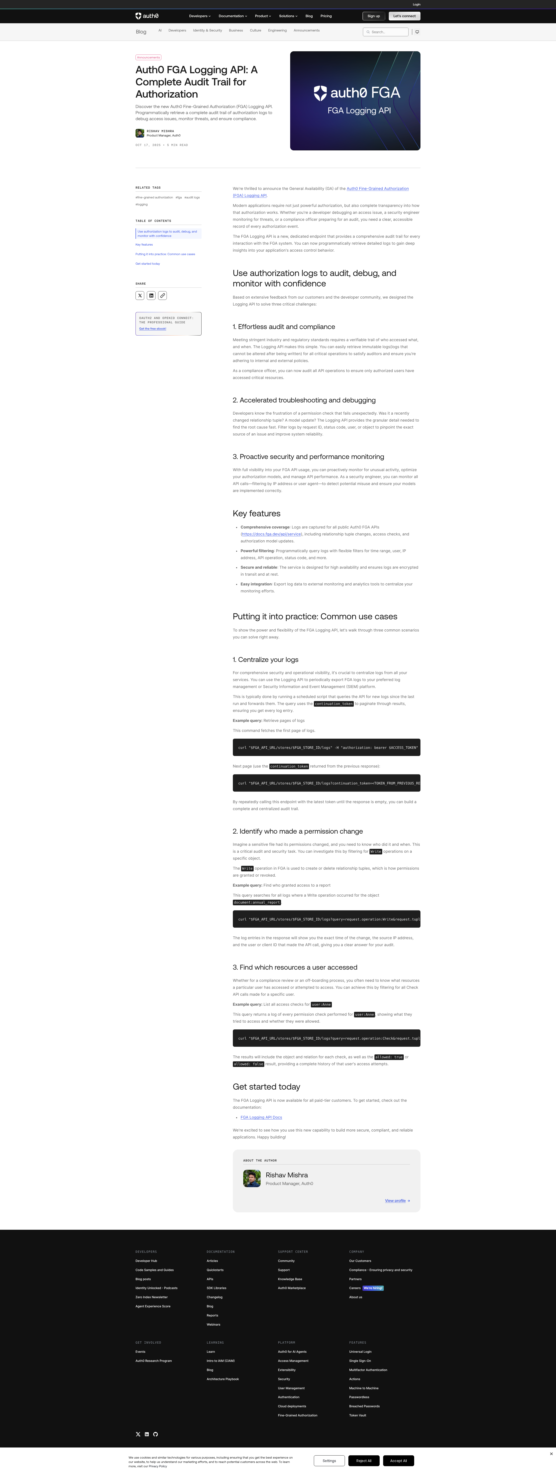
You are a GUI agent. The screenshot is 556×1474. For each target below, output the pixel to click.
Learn (211, 1352)
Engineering (277, 30)
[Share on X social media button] (140, 295)
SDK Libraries (216, 1288)
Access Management (293, 1361)
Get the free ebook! (152, 328)
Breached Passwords (364, 1406)
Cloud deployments (292, 1406)
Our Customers (360, 1261)
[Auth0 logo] (147, 16)
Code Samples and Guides (155, 1270)
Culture (255, 30)
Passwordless (359, 1397)
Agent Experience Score (153, 1306)
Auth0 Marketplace (292, 1288)
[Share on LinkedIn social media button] (151, 295)
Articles (212, 1261)
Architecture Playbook (223, 1379)
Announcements (307, 30)
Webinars (213, 1324)
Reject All (363, 1461)
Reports (212, 1315)
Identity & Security (207, 30)
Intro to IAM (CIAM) (221, 1361)
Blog (141, 32)
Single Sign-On (360, 1361)
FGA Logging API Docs (261, 1117)
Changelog (214, 1297)
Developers (177, 30)
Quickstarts (215, 1270)
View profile (395, 1200)
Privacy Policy (158, 1466)
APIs (210, 1279)
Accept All (398, 1461)
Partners (355, 1279)
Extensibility (287, 1370)
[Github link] (155, 1434)
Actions (354, 1379)
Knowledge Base (290, 1279)
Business (236, 30)
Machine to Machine (364, 1388)
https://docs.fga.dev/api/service (271, 534)
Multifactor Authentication (368, 1370)
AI (160, 30)
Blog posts (143, 1279)
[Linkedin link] (146, 1434)
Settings (329, 1461)
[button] (373, 16)
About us (355, 1297)
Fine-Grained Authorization (297, 1415)
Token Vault (357, 1415)
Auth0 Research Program (154, 1361)
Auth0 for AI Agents (292, 1352)
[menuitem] (200, 16)
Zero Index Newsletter (152, 1297)
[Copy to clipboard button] (162, 295)
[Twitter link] (138, 1434)
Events (140, 1352)
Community (286, 1261)
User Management (291, 1388)
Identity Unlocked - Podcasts (157, 1288)
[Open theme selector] (417, 31)
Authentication (289, 1397)
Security (284, 1379)
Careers (365, 1288)
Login (416, 4)
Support (284, 1270)
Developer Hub (146, 1261)
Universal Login (360, 1352)
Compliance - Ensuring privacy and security (380, 1270)
